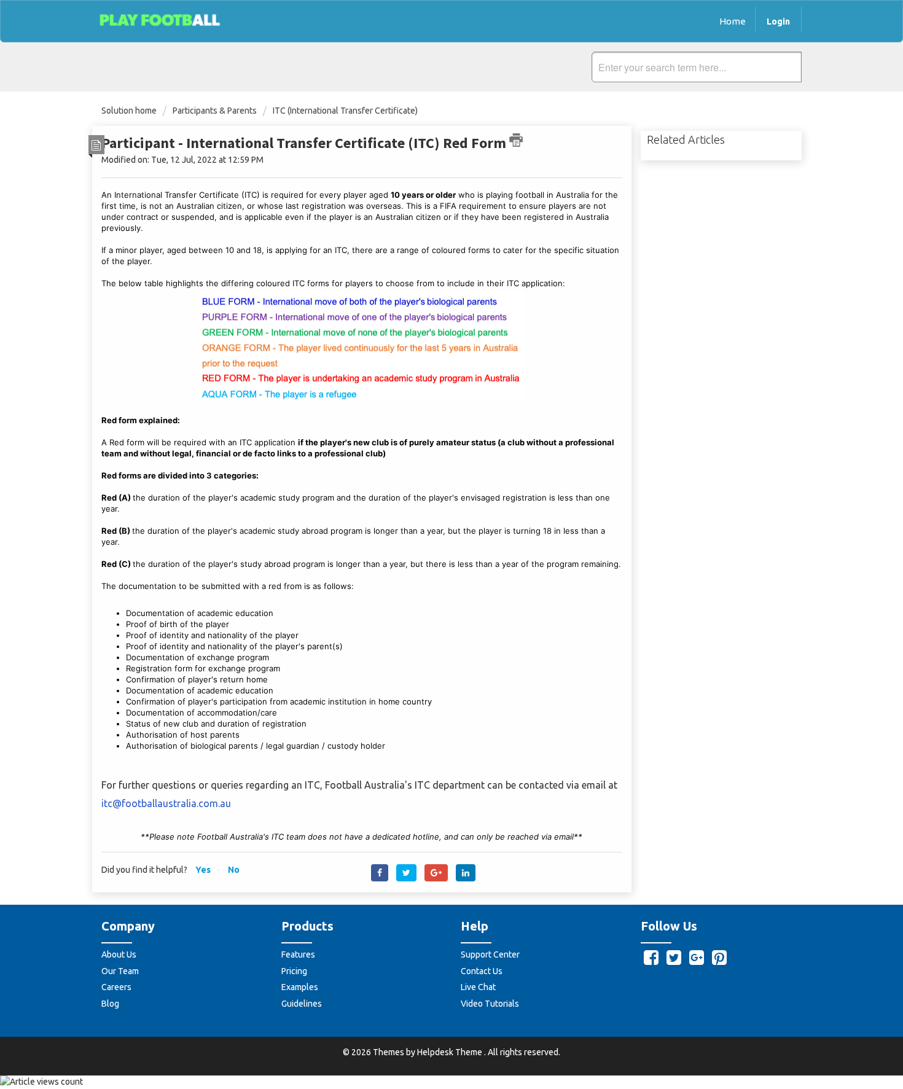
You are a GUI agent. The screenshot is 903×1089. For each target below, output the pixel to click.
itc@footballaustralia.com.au (166, 803)
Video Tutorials (490, 1004)
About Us (118, 954)
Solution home (129, 110)
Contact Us (481, 971)
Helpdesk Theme (450, 1052)
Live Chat (478, 987)
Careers (116, 987)
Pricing (294, 971)
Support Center (490, 954)
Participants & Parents (215, 110)
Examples (299, 987)
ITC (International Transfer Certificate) (345, 110)
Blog (110, 1004)
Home (732, 21)
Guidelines (301, 1004)
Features (298, 954)
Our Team (120, 971)
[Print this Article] (516, 140)
